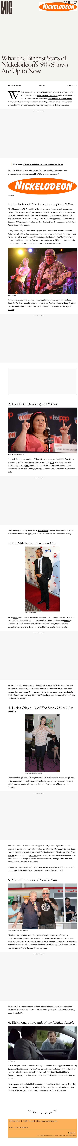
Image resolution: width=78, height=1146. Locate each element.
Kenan (15, 617)
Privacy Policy (73, 1135)
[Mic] (6, 7)
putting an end (49, 695)
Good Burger (34, 692)
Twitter (11, 309)
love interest (20, 852)
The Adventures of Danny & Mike (62, 303)
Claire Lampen (15, 85)
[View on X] (42, 381)
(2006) (19, 1075)
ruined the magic (21, 1084)
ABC (27, 465)
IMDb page (33, 855)
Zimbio (36, 942)
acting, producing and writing (35, 102)
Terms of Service (64, 1135)
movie (62, 692)
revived (11, 692)
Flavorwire (15, 300)
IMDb (43, 219)
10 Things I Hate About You (62, 859)
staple (54, 95)
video (14, 1087)
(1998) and (64, 1072)
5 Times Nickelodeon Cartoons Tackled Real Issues (43, 164)
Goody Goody (43, 530)
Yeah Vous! (55, 1072)
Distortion (12, 1075)
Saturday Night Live (44, 95)
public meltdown (54, 105)
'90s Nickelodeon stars (51, 92)
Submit (72, 1133)
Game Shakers (54, 689)
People (67, 620)
